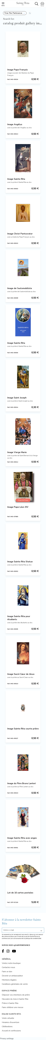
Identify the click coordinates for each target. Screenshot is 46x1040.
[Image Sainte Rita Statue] (23, 540)
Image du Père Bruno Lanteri (21, 783)
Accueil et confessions (11, 1030)
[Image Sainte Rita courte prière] (23, 707)
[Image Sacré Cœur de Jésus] (23, 653)
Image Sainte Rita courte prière (23, 728)
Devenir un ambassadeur (12, 975)
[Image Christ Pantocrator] (23, 212)
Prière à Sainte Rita (10, 1003)
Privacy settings (7, 1038)
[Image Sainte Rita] (23, 158)
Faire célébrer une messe (12, 1007)
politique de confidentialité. (33, 938)
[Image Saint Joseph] (23, 376)
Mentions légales (9, 980)
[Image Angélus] (23, 103)
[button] (14, 13)
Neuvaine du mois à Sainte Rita (15, 999)
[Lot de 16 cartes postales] (23, 871)
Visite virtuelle (8, 1018)
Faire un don (7, 971)
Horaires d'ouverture (10, 1022)
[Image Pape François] (23, 48)
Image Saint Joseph (16, 397)
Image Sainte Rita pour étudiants (18, 618)
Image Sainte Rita (16, 179)
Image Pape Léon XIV (17, 507)
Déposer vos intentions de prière (16, 995)
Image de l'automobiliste (19, 288)
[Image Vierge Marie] (23, 431)
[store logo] (22, 3)
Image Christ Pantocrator (20, 233)
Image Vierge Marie (17, 452)
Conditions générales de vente (15, 984)
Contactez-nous (8, 967)
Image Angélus (14, 124)
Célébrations (7, 1026)
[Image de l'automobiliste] (23, 267)
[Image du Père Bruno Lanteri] (23, 762)
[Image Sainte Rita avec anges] (23, 817)
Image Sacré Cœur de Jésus (20, 674)
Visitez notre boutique (11, 963)
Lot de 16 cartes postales (20, 892)
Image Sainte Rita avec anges (22, 838)
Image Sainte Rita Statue (20, 561)
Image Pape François (17, 69)
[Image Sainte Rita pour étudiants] (23, 595)
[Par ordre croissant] (29, 13)
